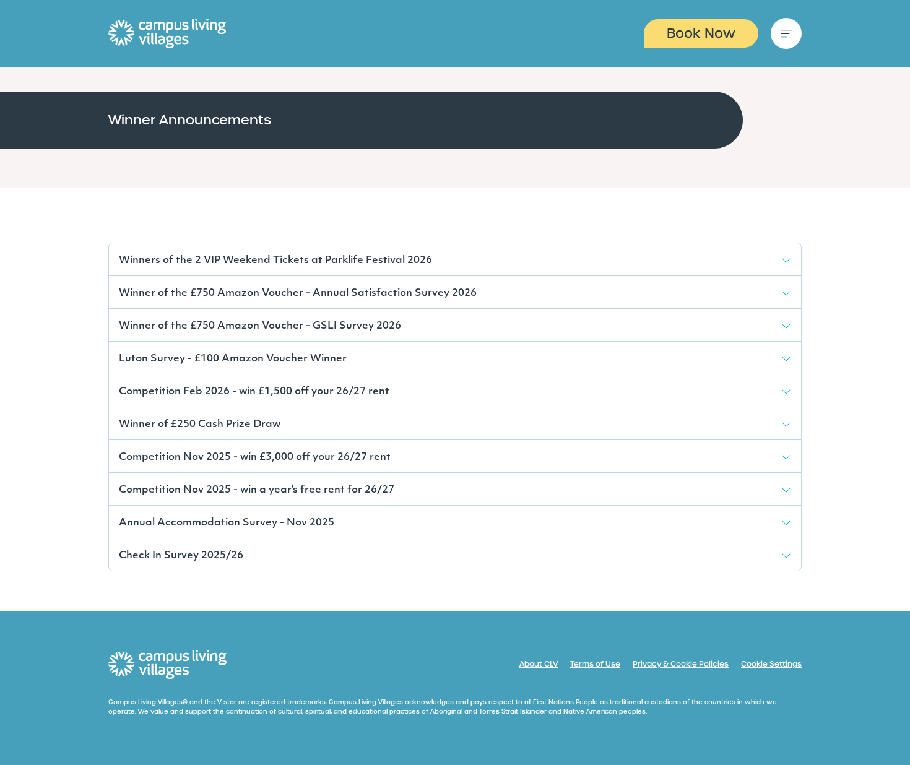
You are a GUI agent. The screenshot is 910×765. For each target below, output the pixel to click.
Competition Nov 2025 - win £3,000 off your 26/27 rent (255, 457)
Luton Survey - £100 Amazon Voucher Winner (233, 359)
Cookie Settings (771, 664)
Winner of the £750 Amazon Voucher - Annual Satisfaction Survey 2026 (298, 293)
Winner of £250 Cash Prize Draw (199, 425)
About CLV (538, 664)
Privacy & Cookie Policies (681, 664)
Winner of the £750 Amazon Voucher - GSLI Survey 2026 (260, 326)
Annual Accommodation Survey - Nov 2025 (226, 523)
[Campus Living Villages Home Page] (167, 665)
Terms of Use (595, 664)
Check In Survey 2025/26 (181, 556)
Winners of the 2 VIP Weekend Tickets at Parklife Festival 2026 (275, 261)
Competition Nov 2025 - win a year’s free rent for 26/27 (256, 490)
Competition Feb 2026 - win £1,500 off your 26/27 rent (254, 392)
